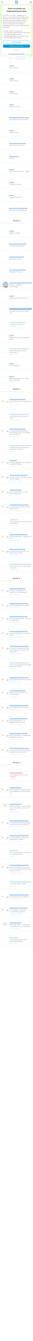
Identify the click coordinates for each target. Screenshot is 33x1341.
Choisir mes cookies (16, 42)
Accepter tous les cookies (16, 46)
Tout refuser (16, 50)
